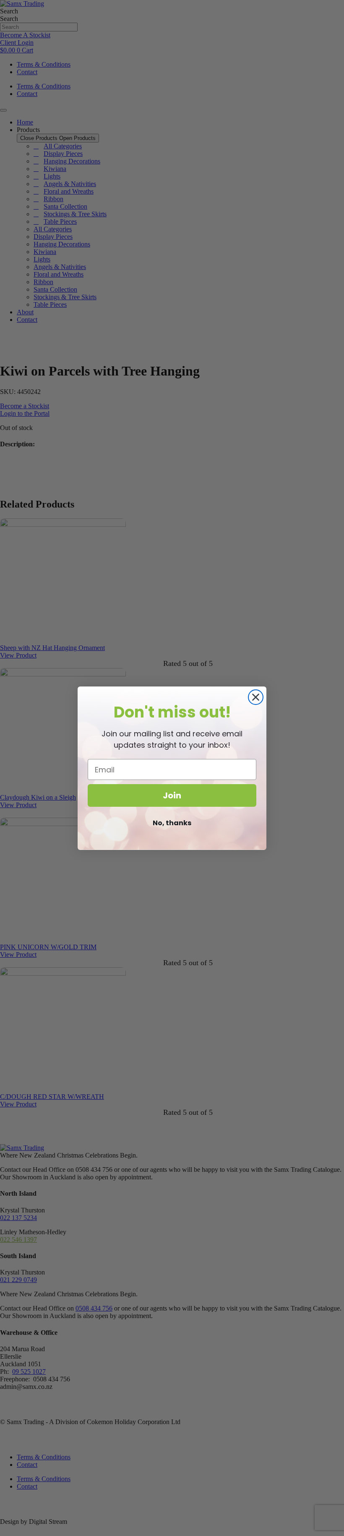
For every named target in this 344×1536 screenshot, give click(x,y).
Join (172, 795)
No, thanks (172, 823)
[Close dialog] (255, 697)
